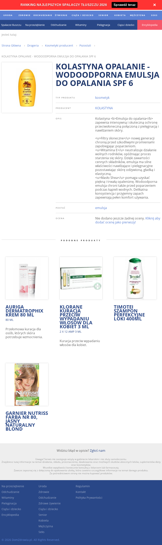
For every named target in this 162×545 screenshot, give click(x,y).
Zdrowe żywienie (50, 503)
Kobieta (44, 520)
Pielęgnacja (9, 503)
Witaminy (8, 497)
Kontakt (81, 492)
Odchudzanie (10, 492)
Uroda (43, 486)
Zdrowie (44, 492)
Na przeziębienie (13, 486)
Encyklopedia (10, 515)
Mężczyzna (46, 526)
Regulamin (83, 486)
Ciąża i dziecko (11, 509)
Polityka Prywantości (89, 497)
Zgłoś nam (97, 450)
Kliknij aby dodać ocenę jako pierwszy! (127, 220)
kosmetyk (102, 97)
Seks (41, 532)
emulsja (101, 208)
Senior (43, 515)
